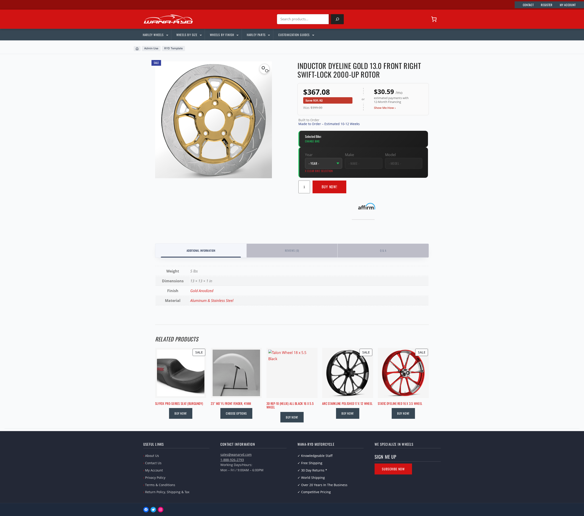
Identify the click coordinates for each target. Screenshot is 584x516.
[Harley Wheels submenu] (167, 35)
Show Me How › (385, 108)
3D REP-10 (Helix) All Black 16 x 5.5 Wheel (290, 405)
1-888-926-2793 (232, 460)
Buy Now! (329, 186)
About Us (152, 455)
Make (349, 154)
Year (309, 154)
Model (390, 154)
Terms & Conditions (160, 485)
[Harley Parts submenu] (269, 35)
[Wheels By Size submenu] (200, 35)
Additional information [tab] (201, 250)
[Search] (337, 19)
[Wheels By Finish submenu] (237, 35)
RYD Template (173, 48)
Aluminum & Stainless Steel (211, 300)
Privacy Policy (155, 477)
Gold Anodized (201, 290)
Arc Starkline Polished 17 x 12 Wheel (347, 404)
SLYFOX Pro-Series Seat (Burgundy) (179, 404)
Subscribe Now (393, 468)
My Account (154, 470)
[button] (264, 69)
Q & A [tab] (383, 250)
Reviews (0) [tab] (292, 250)
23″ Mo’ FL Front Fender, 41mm (231, 404)
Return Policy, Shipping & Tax (167, 492)
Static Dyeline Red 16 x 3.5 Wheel (400, 404)
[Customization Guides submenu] (313, 35)
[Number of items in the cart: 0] (434, 19)
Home (137, 48)
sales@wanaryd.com (236, 454)
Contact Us (153, 463)
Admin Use (151, 48)
